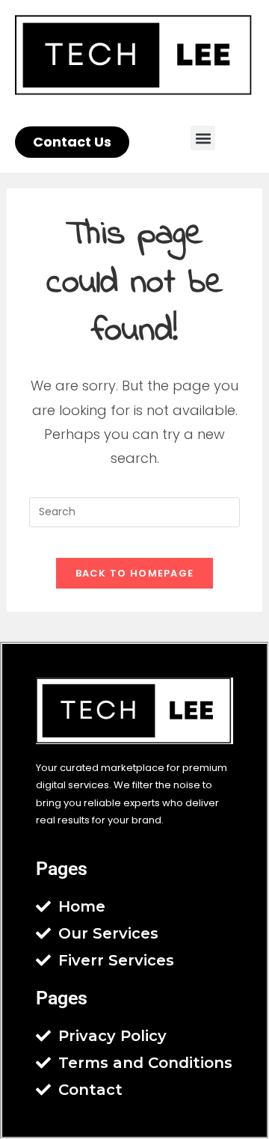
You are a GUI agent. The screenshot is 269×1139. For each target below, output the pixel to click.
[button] (203, 138)
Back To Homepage (134, 573)
